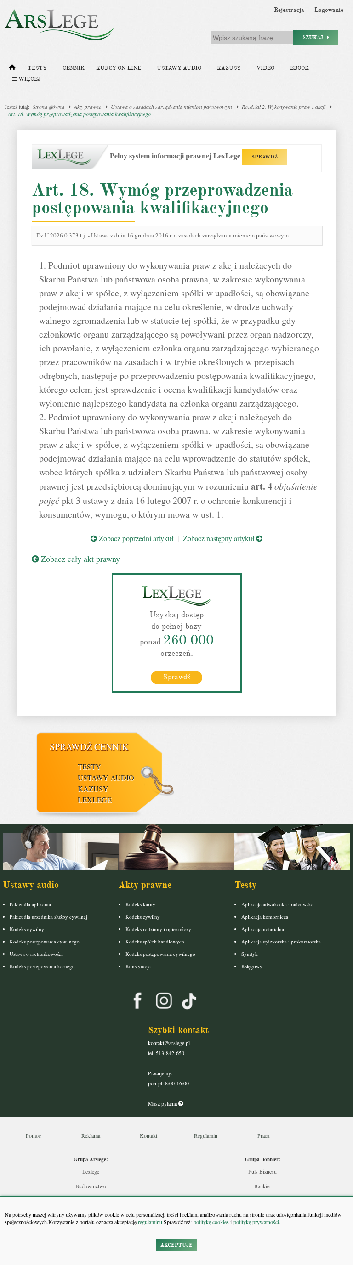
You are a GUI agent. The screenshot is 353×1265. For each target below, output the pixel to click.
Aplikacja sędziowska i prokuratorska (281, 941)
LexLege (95, 799)
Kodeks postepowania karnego (42, 966)
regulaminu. (150, 1221)
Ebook (299, 68)
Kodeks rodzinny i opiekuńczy (158, 929)
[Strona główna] (12, 69)
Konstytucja (138, 966)
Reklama (90, 1135)
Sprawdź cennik (89, 746)
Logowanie (328, 10)
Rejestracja (289, 10)
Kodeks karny (140, 904)
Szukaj (314, 37)
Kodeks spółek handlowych (154, 941)
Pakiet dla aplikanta (30, 904)
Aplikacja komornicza (264, 916)
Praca (263, 1135)
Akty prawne (87, 106)
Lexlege (90, 1171)
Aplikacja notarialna (262, 929)
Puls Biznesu (262, 1171)
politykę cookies (211, 1221)
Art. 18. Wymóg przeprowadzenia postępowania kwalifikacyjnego (79, 114)
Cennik (74, 68)
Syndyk (249, 953)
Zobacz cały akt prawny (79, 558)
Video (265, 68)
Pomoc (33, 1135)
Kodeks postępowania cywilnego (45, 941)
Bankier (262, 1186)
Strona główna (48, 106)
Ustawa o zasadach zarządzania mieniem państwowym (171, 106)
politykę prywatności (256, 1221)
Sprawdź (176, 677)
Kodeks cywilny (27, 929)
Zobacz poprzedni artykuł (135, 538)
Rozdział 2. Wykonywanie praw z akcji (283, 106)
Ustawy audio (179, 68)
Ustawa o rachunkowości (36, 953)
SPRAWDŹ (264, 157)
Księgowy (251, 966)
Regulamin (205, 1135)
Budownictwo (90, 1186)
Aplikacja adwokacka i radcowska (277, 904)
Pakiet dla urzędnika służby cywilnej (48, 916)
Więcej (28, 79)
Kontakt (148, 1135)
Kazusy (229, 68)
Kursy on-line (118, 68)
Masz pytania (163, 1103)
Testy (37, 68)
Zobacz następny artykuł (219, 538)
